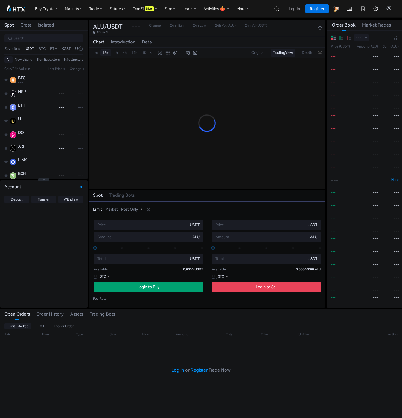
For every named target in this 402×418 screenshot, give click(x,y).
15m (106, 53)
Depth (307, 53)
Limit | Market (18, 326)
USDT (29, 48)
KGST (66, 48)
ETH (53, 48)
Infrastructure (74, 59)
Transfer (43, 199)
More (395, 180)
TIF (96, 276)
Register (199, 370)
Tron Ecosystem (48, 59)
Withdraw (71, 199)
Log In (177, 370)
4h (125, 53)
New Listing (23, 59)
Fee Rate (100, 299)
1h (116, 53)
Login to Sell (266, 287)
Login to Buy (148, 287)
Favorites (12, 48)
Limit (97, 209)
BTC (42, 48)
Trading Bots (102, 314)
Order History (50, 314)
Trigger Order (64, 326)
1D (144, 53)
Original (257, 53)
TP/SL (40, 326)
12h (134, 53)
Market (111, 209)
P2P (80, 187)
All (8, 59)
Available (101, 269)
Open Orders (17, 314)
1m (95, 53)
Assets (76, 314)
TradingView (283, 53)
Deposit (16, 199)
